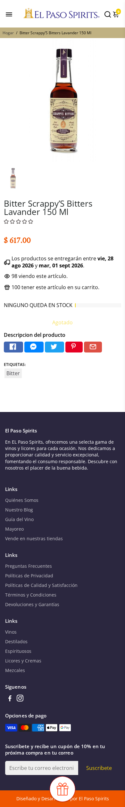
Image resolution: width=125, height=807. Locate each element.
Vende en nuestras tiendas (34, 539)
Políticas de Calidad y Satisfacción (41, 585)
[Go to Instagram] (20, 699)
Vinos (11, 632)
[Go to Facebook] (13, 347)
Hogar (8, 33)
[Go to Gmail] (93, 347)
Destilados (16, 642)
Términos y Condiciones (30, 595)
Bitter (13, 373)
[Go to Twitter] (54, 347)
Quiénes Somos (21, 500)
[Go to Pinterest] (74, 347)
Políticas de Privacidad (29, 576)
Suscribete (99, 767)
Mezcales (15, 670)
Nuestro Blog (19, 510)
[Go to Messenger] (34, 347)
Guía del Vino (19, 519)
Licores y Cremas (23, 661)
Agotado (62, 322)
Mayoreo (14, 529)
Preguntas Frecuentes (28, 566)
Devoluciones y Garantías (32, 604)
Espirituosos (18, 651)
